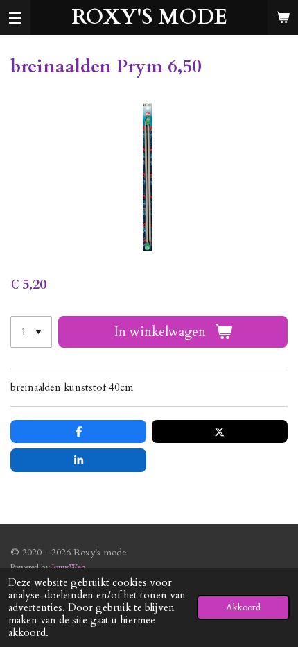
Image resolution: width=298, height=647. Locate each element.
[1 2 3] (31, 332)
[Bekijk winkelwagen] (283, 17)
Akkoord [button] (243, 607)
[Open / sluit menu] (15, 17)
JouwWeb (69, 567)
